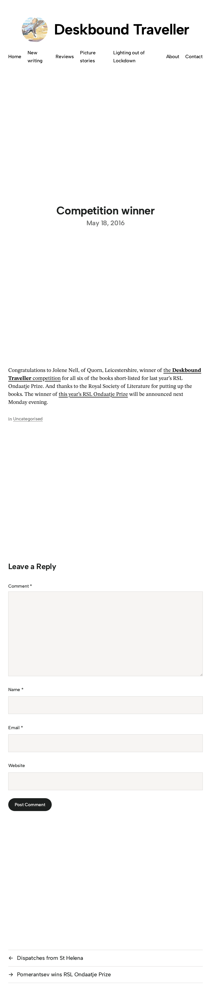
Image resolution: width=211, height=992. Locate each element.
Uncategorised (28, 418)
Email (15, 727)
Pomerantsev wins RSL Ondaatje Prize (64, 974)
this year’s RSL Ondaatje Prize (93, 394)
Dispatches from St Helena (50, 958)
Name (15, 689)
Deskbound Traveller (121, 29)
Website (16, 765)
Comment (20, 586)
